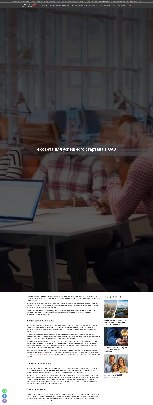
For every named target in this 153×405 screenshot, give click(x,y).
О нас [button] (44, 5)
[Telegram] (4, 396)
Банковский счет (80, 5)
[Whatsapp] (4, 391)
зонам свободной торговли (42, 354)
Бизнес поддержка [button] (117, 5)
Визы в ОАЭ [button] (67, 5)
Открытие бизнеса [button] (54, 5)
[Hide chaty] (4, 401)
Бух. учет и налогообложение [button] (98, 5)
